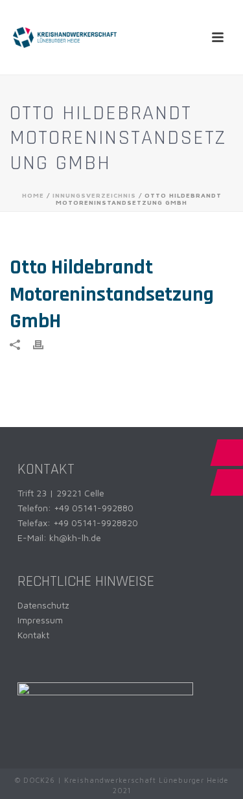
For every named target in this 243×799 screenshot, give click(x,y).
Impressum (40, 619)
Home (33, 195)
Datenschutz (43, 604)
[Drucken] (44, 344)
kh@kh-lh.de (75, 537)
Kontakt (33, 634)
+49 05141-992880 (93, 507)
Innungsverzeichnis (94, 195)
